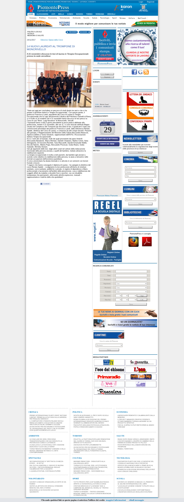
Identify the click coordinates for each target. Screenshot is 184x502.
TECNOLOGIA (123, 458)
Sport (114, 18)
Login (141, 2)
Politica (42, 18)
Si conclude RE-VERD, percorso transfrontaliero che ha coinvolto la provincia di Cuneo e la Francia (45, 440)
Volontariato (65, 18)
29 (108, 129)
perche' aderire (53, 2)
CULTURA (77, 458)
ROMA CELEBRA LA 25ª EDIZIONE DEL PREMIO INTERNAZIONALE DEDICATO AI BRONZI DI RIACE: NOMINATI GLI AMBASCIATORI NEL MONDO (91, 421)
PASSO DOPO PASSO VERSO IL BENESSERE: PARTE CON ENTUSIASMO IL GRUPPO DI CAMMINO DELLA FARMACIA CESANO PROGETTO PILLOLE (136, 440)
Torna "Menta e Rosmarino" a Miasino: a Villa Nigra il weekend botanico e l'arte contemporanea (47, 450)
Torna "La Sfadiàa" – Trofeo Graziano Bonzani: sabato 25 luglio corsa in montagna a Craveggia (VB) (92, 493)
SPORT (76, 478)
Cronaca (32, 18)
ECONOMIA (122, 412)
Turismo (122, 18)
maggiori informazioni (116, 500)
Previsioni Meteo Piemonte (107, 196)
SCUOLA (121, 478)
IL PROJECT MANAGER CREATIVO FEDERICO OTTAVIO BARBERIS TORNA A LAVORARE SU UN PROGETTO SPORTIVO (134, 421)
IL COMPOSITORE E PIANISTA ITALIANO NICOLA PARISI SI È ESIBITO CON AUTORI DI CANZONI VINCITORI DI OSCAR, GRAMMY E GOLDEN (46, 422)
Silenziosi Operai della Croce (51, 40)
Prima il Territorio (125, 449)
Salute (94, 18)
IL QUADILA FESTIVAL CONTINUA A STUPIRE (44, 471)
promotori (65, 2)
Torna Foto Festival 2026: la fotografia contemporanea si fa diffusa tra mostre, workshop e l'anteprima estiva (91, 467)
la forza (83, 2)
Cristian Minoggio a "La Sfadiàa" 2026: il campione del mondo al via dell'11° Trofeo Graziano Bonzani (91, 487)
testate (75, 2)
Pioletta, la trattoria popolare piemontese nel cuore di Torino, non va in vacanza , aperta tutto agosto (92, 440)
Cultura (132, 18)
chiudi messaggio (136, 500)
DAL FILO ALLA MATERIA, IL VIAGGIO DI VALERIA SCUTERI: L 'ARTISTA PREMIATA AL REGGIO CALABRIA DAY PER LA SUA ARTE (46, 467)
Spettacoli (142, 18)
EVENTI (96, 82)
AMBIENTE (34, 435)
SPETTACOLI (35, 458)
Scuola (86, 18)
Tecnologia (104, 18)
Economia (52, 18)
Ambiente (77, 18)
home (30, 2)
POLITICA (77, 412)
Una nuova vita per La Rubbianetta (87, 445)
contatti (92, 2)
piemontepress (40, 2)
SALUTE (120, 435)
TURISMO (77, 435)
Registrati (150, 2)
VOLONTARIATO (36, 478)
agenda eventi (100, 116)
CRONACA (33, 412)
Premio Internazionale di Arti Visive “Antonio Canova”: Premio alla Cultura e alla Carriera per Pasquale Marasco (48, 417)
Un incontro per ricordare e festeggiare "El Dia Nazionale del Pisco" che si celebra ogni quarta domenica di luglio (47, 428)
